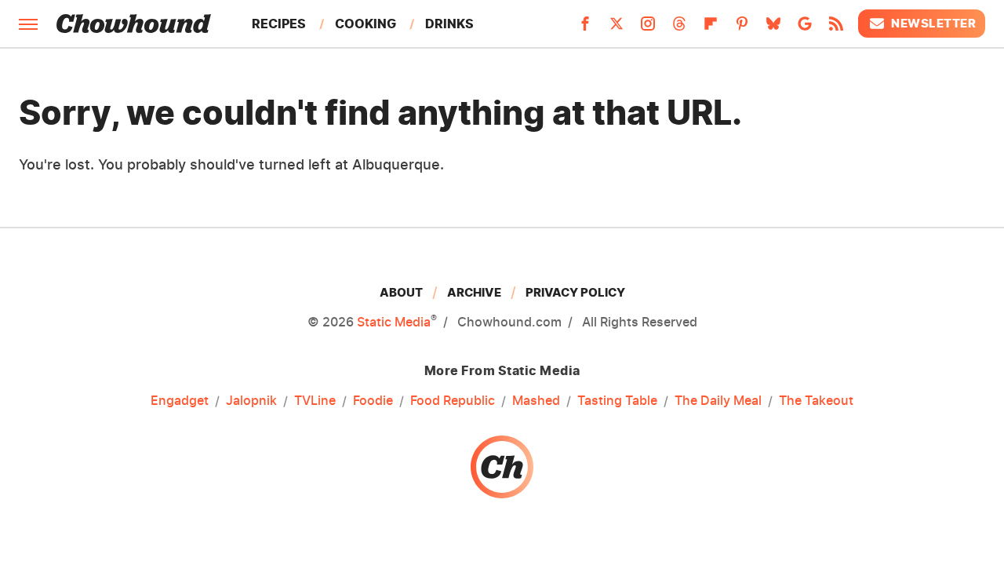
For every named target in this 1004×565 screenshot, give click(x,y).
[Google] (804, 28)
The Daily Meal (718, 400)
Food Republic (452, 400)
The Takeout (816, 400)
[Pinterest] (742, 28)
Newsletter (933, 23)
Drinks (449, 23)
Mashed (536, 400)
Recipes (279, 23)
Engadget (180, 400)
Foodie (373, 400)
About (401, 292)
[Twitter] (616, 28)
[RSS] (836, 28)
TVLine (315, 400)
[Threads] (679, 28)
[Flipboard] (710, 28)
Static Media (394, 322)
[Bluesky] (773, 28)
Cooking (365, 23)
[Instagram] (647, 28)
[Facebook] (585, 28)
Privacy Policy (575, 292)
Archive (474, 292)
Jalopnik (251, 400)
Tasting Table (617, 400)
